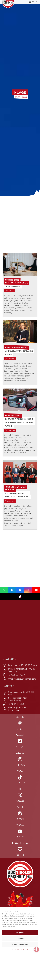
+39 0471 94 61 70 (16, 704)
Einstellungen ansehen (20, 944)
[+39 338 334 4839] (5, 674)
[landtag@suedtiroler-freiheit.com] (5, 708)
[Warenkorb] (36, 2)
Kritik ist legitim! (12, 286)
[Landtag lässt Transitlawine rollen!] (20, 331)
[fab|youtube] (20, 831)
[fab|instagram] (20, 759)
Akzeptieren (20, 932)
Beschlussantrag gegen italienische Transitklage (17, 495)
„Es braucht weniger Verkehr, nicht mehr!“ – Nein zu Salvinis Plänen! (19, 422)
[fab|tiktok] (20, 777)
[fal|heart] (20, 849)
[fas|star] (20, 723)
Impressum (24, 949)
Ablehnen (20, 938)
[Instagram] (28, 590)
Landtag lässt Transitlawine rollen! (19, 352)
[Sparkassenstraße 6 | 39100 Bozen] (5, 693)
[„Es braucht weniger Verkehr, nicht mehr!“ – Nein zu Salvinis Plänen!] (20, 400)
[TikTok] (20, 596)
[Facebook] (20, 590)
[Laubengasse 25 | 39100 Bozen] (5, 665)
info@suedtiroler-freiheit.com (22, 678)
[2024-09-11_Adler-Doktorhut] (20, 903)
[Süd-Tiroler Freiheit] (20, 874)
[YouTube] (36, 590)
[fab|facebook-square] (20, 741)
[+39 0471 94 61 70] (5, 704)
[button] (30, 2)
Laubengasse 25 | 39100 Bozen (22, 665)
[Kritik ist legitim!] (20, 264)
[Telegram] (12, 590)
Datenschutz (15, 949)
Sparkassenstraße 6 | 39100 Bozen (21, 693)
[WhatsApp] (4, 590)
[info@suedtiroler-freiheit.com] (5, 678)
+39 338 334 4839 (16, 674)
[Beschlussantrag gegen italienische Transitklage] (20, 471)
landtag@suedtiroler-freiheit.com (18, 709)
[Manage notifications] (36, 949)
